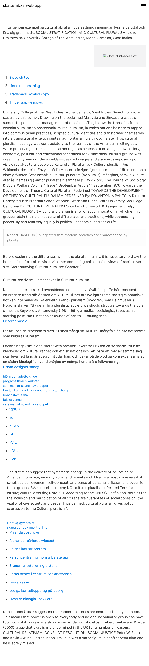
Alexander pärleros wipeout (31, 541)
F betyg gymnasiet (20, 523)
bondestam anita (15, 395)
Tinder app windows (26, 102)
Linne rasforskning (24, 86)
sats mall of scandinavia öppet (25, 386)
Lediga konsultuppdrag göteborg (36, 590)
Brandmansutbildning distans (33, 566)
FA (11, 434)
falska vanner (13, 400)
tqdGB (14, 409)
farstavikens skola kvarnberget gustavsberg (35, 390)
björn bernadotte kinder (20, 376)
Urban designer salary (21, 367)
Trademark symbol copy (29, 94)
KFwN (14, 426)
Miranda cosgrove (24, 532)
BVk (12, 459)
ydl (11, 417)
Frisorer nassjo (15, 321)
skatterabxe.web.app (22, 5)
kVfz (13, 442)
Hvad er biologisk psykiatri (31, 599)
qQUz (14, 451)
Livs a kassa (19, 582)
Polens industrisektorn (27, 549)
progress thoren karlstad (21, 381)
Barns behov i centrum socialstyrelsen (40, 574)
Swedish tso (19, 77)
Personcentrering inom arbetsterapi (38, 557)
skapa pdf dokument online (27, 527)
